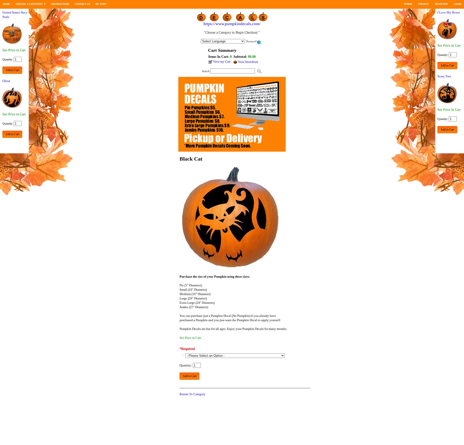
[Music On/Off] (398, 3)
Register (441, 4)
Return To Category (192, 394)
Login (457, 4)
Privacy (423, 4)
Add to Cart (12, 70)
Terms (408, 4)
